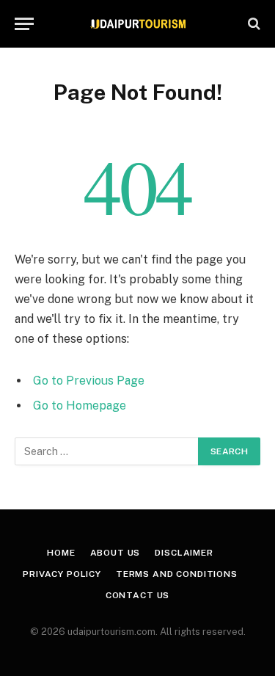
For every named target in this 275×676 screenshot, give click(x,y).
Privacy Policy (62, 574)
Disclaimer (184, 553)
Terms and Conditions (177, 574)
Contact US (137, 595)
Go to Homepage (79, 405)
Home (61, 553)
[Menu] (24, 23)
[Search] (252, 23)
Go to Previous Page (88, 381)
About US (115, 553)
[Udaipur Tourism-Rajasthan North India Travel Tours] (138, 24)
